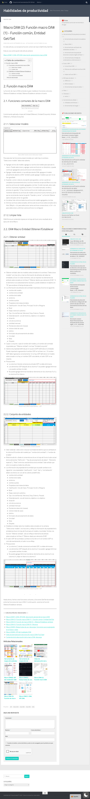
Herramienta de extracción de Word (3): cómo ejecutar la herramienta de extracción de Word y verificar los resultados (78, 269)
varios (66, 96)
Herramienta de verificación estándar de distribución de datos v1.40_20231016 (73, 162)
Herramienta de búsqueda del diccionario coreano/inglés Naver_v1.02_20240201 (71, 135)
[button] (86, 795)
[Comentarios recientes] (74, 234)
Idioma (39, 2)
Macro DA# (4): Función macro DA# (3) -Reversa (22, 624)
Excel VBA (22, 706)
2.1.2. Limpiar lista (13, 69)
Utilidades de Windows (71, 102)
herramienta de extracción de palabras (75, 39)
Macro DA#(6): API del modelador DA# (18, 632)
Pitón (64, 90)
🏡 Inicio (4, 2)
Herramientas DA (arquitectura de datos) (74, 34)
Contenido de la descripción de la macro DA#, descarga (24, 637)
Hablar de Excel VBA (70, 74)
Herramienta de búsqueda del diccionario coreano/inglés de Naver (78, 280)
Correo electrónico (36, 730)
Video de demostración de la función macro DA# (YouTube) (25, 635)
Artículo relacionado (12, 77)
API (11, 706)
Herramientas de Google (71, 106)
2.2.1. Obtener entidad (14, 73)
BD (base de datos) (68, 78)
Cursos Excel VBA (69, 66)
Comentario (8, 718)
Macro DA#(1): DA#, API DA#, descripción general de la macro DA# (25, 55)
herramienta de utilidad (69, 100)
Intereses (66, 94)
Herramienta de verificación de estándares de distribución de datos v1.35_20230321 (78, 254)
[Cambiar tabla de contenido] (29, 60)
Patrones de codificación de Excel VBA (75, 69)
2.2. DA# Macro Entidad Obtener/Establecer (19, 71)
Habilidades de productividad (26, 10)
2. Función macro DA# (11, 63)
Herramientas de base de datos (73, 87)
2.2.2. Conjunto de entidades (16, 75)
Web (6, 736)
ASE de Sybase (69, 84)
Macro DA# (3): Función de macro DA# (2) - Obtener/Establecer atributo (29, 622)
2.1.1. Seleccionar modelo (15, 67)
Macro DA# (7, 19)
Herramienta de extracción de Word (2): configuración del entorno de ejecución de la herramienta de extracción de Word (78, 303)
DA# (33, 706)
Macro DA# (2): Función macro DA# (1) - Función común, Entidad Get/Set (30, 619)
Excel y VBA (66, 63)
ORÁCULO (67, 81)
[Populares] (66, 234)
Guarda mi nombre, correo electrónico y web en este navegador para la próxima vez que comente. (29, 744)
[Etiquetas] (82, 234)
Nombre (7, 730)
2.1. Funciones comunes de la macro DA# (18, 65)
